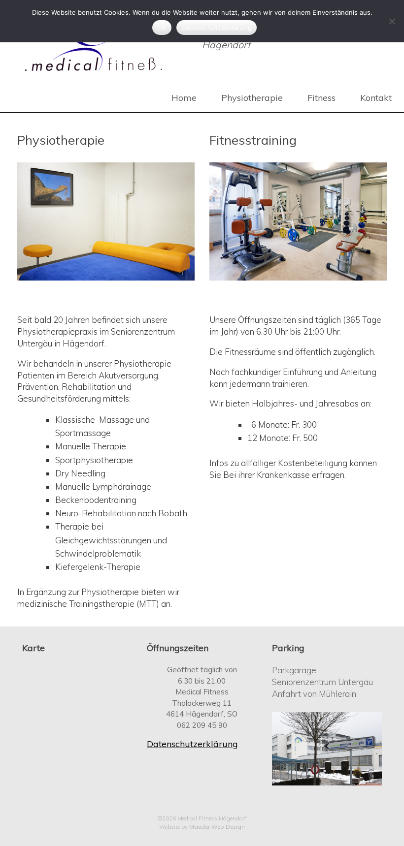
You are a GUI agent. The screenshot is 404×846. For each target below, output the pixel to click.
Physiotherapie (252, 97)
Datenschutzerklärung (192, 744)
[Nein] (392, 21)
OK (162, 27)
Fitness (321, 97)
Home (184, 97)
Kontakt (376, 97)
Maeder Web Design (217, 826)
